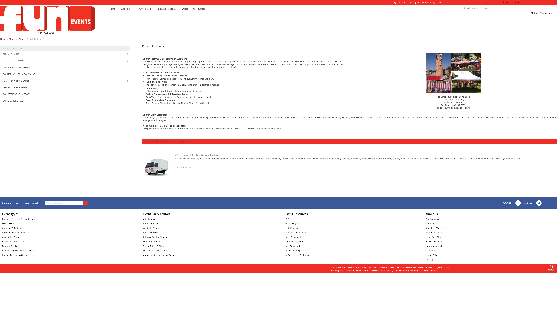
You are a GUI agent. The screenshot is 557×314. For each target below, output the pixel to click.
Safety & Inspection (293, 237)
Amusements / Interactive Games (159, 255)
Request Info (454, 99)
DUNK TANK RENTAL (13, 100)
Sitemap (429, 259)
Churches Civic (16, 39)
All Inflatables (150, 219)
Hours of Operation (434, 241)
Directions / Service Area (437, 228)
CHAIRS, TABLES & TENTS (15, 87)
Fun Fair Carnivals (11, 246)
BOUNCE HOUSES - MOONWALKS (19, 74)
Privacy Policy (431, 255)
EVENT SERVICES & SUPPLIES (16, 67)
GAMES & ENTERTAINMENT (16, 60)
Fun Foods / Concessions (155, 250)
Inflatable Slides (151, 232)
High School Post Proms (13, 241)
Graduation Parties (11, 237)
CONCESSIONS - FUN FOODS (16, 94)
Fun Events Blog (292, 250)
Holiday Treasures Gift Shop (15, 255)
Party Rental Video (293, 246)
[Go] (85, 203)
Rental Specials (291, 228)
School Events (9, 223)
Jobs (417, 2)
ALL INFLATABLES (11, 54)
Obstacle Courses (151, 228)
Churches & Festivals (12, 228)
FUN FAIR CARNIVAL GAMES (16, 80)
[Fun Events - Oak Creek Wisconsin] (47, 18)
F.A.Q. (393, 2)
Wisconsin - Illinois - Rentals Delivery (197, 155)
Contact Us (443, 2)
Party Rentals (144, 8)
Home (112, 8)
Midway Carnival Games (155, 237)
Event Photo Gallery (293, 241)
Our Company (432, 219)
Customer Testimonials (295, 232)
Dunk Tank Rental (151, 241)
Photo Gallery (428, 2)
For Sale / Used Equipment (297, 255)
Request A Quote (433, 232)
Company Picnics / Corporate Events (19, 219)
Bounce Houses (150, 223)
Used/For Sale (406, 2)
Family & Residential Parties (15, 232)
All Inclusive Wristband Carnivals (18, 250)
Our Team (430, 223)
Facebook (527, 202)
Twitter (546, 202)
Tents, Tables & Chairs (154, 246)
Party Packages (291, 223)
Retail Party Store (433, 237)
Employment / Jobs (434, 246)
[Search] (554, 8)
